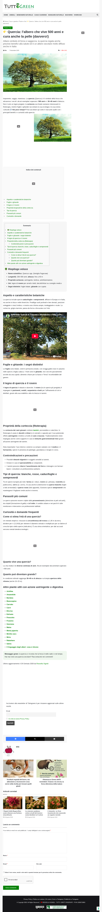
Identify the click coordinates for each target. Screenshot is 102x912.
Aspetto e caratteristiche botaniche (19, 199)
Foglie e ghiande (13, 202)
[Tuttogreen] (19, 6)
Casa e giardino (40, 15)
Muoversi (69, 15)
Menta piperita (12, 631)
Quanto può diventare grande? (22, 260)
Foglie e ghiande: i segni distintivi (19, 235)
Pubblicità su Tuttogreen (71, 899)
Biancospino (11, 601)
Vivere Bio (78, 15)
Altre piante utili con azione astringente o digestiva (25, 263)
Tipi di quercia (12, 210)
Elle (6, 50)
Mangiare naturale (56, 15)
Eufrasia (10, 614)
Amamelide (11, 595)
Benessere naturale (25, 15)
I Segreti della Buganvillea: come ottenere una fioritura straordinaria (12, 813)
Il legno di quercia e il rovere (17, 238)
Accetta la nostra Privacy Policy (18, 719)
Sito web (39, 864)
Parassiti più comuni (14, 213)
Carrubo (10, 604)
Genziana (10, 624)
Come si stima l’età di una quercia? (23, 255)
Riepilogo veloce (15, 230)
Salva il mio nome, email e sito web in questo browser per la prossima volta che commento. (33, 872)
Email (8, 711)
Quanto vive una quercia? (20, 258)
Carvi (9, 608)
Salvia (9, 644)
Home (6, 21)
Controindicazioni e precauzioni (22, 244)
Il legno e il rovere (13, 205)
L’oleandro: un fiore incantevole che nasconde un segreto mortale (57, 813)
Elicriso (10, 611)
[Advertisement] (18, 126)
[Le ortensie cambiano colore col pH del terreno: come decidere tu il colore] (35, 802)
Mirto (9, 637)
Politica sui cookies (38, 899)
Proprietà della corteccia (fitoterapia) (20, 241)
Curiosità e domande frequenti (18, 252)
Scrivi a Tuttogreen (57, 899)
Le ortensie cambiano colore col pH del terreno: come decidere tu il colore (34, 813)
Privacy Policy (28, 899)
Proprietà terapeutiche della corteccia (20, 208)
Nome (5, 855)
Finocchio (10, 617)
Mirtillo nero (11, 634)
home (6, 15)
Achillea (10, 591)
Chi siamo (48, 899)
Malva (9, 627)
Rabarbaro (11, 640)
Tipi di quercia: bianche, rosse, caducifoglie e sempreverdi (27, 247)
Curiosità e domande (14, 216)
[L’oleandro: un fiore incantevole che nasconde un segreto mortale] (57, 802)
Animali (12, 15)
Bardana (10, 598)
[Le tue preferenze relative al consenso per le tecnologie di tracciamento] (98, 908)
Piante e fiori (22, 21)
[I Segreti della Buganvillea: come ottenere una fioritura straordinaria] (12, 802)
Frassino (10, 621)
